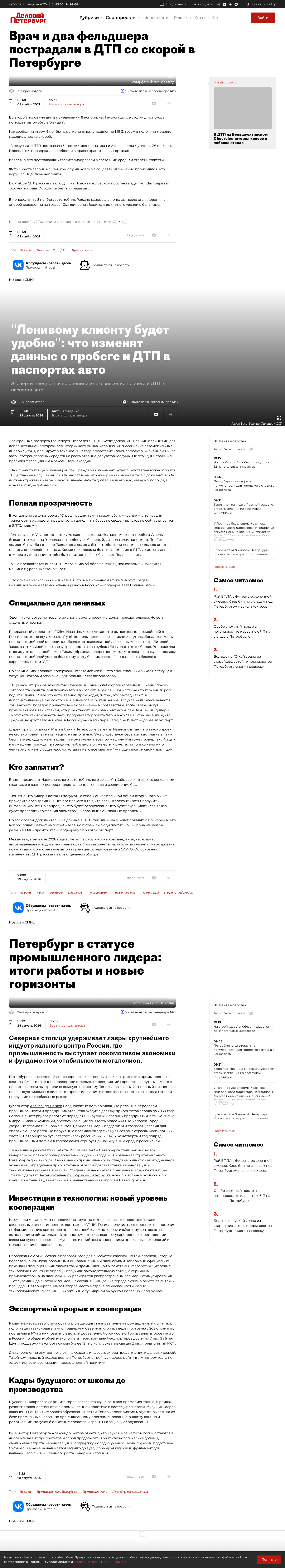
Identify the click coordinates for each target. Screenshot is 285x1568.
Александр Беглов (46, 1106)
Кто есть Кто (206, 17)
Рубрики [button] (89, 17)
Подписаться (176, 4)
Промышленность (95, 1491)
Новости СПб (46, 250)
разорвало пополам (108, 200)
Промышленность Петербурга (57, 1491)
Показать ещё (224, 567)
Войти (262, 18)
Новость (26, 250)
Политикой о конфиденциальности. (101, 1562)
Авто (40, 893)
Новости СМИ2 (22, 280)
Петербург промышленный (130, 1491)
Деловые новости (123, 893)
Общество (75, 893)
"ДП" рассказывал (43, 183)
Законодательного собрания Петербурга (75, 1175)
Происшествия (82, 250)
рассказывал (51, 854)
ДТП (64, 250)
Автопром (56, 893)
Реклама (182, 17)
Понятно (269, 1560)
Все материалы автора (66, 104)
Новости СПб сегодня (178, 893)
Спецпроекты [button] (122, 17)
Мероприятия (157, 17)
